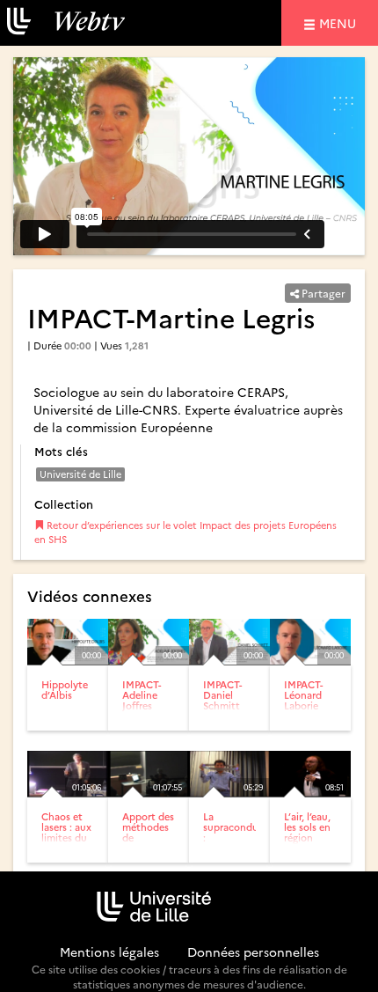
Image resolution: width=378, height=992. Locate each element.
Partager (322, 292)
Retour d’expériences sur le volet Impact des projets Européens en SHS (185, 532)
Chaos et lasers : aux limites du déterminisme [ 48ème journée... (73, 843)
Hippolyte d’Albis (64, 690)
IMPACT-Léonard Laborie (303, 695)
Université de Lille (80, 474)
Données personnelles (253, 951)
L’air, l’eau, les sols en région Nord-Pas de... (307, 837)
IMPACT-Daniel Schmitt (222, 695)
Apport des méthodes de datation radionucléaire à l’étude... (155, 843)
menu (340, 22)
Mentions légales (109, 951)
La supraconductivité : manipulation (245, 832)
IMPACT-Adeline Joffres (141, 695)
